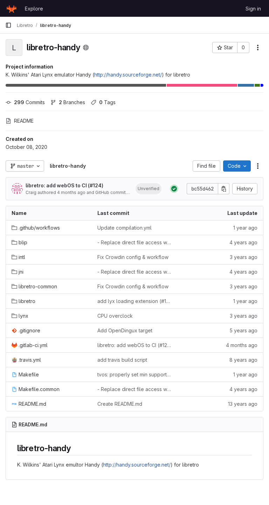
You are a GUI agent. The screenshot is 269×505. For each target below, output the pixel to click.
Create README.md (119, 404)
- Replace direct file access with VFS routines (134, 242)
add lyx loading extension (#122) (134, 301)
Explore (34, 9)
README (24, 121)
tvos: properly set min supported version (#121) (134, 374)
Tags (107, 102)
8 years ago (243, 360)
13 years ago (242, 404)
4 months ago (71, 192)
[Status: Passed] (174, 189)
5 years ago (243, 330)
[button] (148, 188)
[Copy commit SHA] (223, 188)
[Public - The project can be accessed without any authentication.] (86, 47)
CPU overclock (115, 316)
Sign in (253, 9)
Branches (72, 102)
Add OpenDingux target (124, 330)
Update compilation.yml (124, 228)
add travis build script (122, 360)
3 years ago (243, 257)
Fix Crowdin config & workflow (132, 257)
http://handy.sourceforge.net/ (128, 75)
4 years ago (243, 242)
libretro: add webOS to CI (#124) (64, 185)
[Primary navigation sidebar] (8, 25)
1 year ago (245, 228)
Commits (29, 102)
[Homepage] (11, 8)
